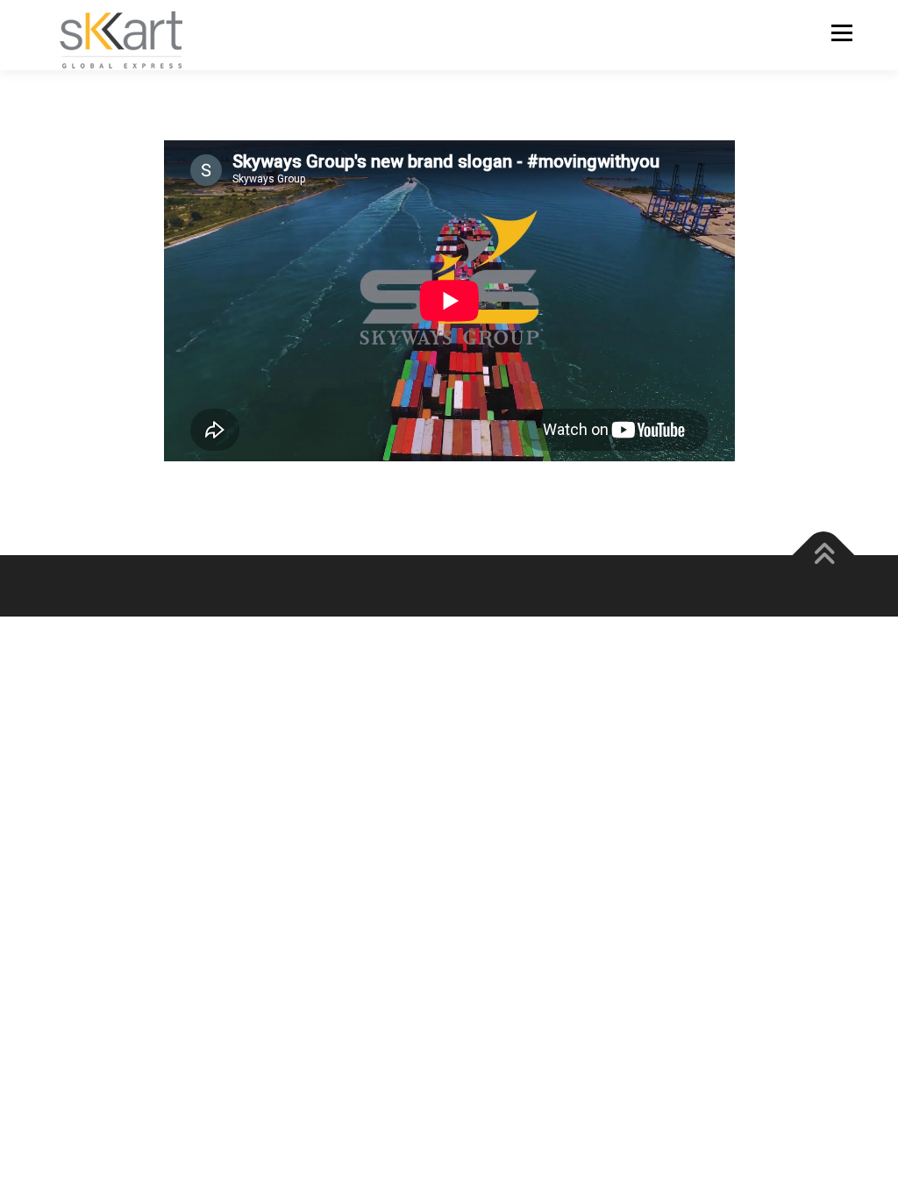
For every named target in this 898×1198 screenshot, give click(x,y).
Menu (841, 33)
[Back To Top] (824, 555)
